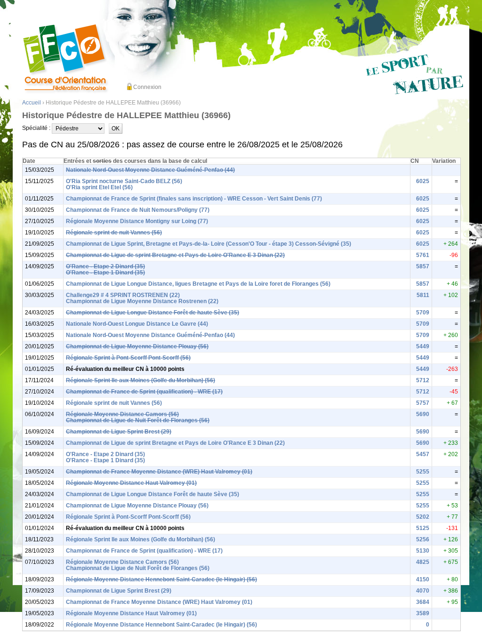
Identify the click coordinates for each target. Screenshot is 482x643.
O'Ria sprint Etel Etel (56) (99, 187)
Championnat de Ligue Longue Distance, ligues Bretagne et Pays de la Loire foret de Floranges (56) (198, 284)
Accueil (31, 102)
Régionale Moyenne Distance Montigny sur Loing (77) (137, 221)
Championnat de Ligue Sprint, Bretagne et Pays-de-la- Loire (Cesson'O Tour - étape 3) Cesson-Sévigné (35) (208, 244)
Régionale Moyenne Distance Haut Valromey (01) (131, 483)
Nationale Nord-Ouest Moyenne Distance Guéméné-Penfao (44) (150, 170)
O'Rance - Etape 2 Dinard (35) (105, 266)
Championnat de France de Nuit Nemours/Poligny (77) (137, 210)
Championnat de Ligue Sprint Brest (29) (118, 431)
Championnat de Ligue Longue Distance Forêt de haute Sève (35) (152, 312)
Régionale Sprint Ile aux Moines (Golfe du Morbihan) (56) (140, 380)
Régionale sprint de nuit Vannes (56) (114, 232)
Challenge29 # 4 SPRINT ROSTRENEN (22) (123, 295)
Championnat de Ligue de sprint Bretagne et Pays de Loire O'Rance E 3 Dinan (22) (175, 255)
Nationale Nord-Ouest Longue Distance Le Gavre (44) (137, 324)
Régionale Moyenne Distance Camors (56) (122, 414)
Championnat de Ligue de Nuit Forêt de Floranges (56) (137, 420)
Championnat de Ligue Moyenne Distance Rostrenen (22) (142, 301)
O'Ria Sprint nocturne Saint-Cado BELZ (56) (124, 181)
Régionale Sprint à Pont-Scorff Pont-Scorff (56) (128, 357)
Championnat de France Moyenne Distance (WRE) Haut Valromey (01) (159, 471)
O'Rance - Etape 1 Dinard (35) (105, 272)
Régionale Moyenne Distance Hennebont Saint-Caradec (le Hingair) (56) (161, 579)
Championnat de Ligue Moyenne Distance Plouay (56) (137, 346)
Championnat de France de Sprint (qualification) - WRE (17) (144, 391)
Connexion (147, 87)
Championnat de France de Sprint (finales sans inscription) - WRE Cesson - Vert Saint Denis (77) (194, 198)
